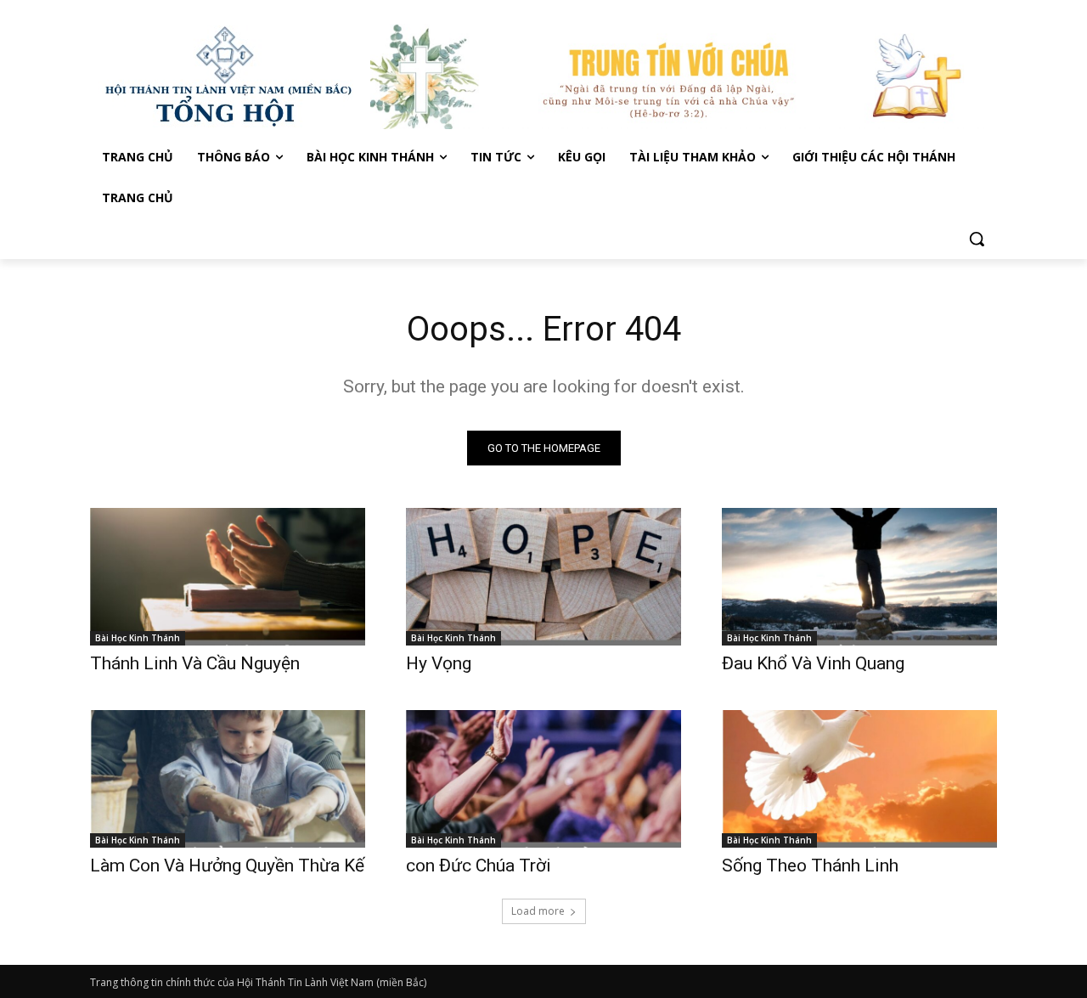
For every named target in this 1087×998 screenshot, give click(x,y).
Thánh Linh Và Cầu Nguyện (195, 663)
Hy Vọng (441, 663)
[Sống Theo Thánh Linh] (859, 779)
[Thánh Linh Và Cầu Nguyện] (227, 577)
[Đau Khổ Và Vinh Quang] (859, 577)
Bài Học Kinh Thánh (137, 638)
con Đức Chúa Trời (478, 865)
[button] (976, 238)
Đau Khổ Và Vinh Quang (815, 663)
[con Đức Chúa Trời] (543, 779)
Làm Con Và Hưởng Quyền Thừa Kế (227, 865)
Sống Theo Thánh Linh (810, 865)
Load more (538, 911)
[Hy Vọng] (543, 577)
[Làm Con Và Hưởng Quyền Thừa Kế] (227, 779)
